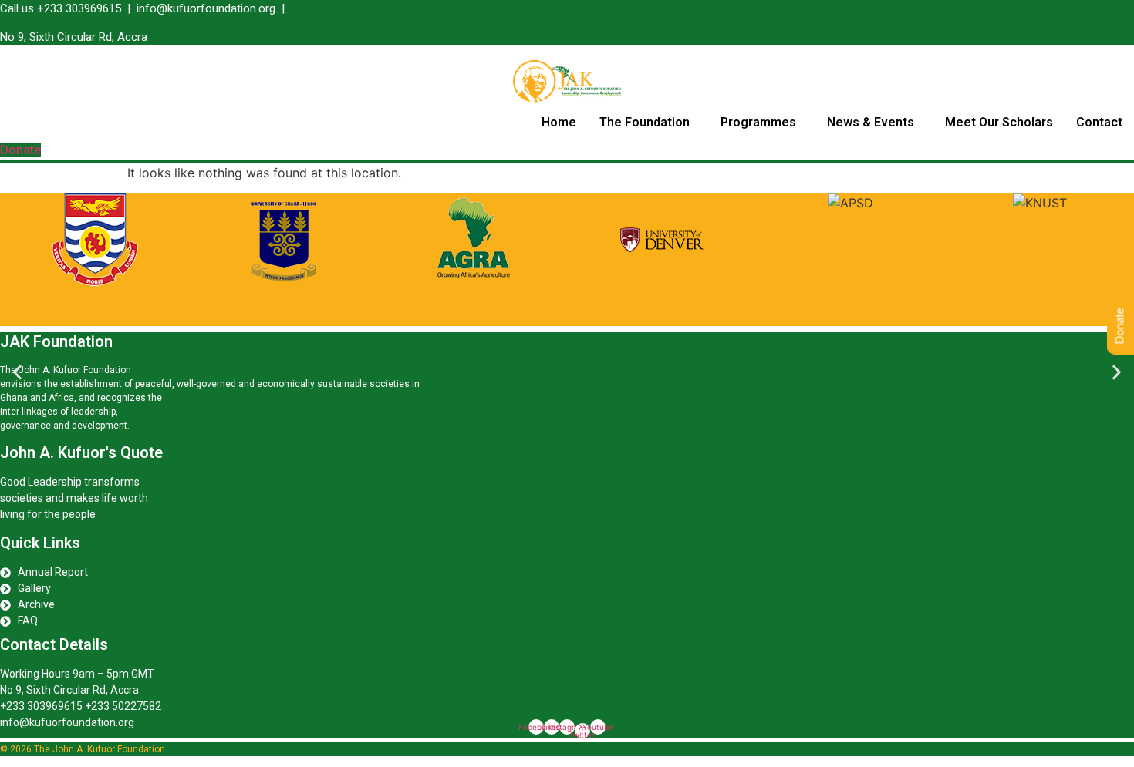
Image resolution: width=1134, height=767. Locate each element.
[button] (648, 122)
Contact (1099, 122)
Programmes (758, 122)
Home (559, 122)
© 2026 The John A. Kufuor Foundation (82, 749)
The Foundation (644, 122)
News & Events (870, 122)
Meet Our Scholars (999, 122)
